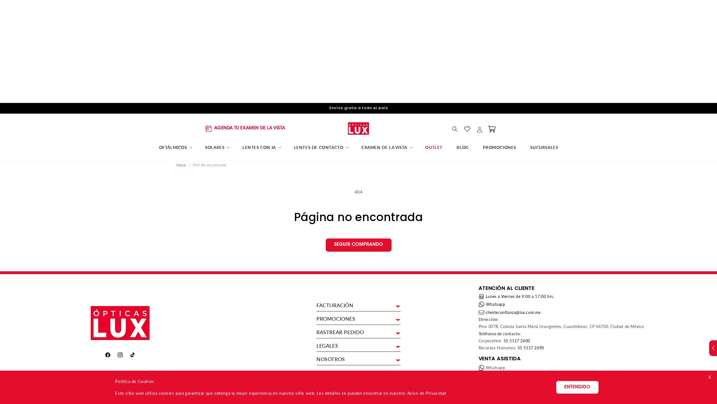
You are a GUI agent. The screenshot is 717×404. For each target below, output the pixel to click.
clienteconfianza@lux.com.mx (513, 312)
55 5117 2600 (517, 340)
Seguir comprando (358, 245)
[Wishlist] (467, 129)
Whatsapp (495, 304)
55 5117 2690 (531, 347)
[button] (175, 148)
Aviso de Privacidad (426, 393)
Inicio (181, 165)
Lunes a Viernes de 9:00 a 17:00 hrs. (520, 296)
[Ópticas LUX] (359, 128)
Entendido (577, 387)
